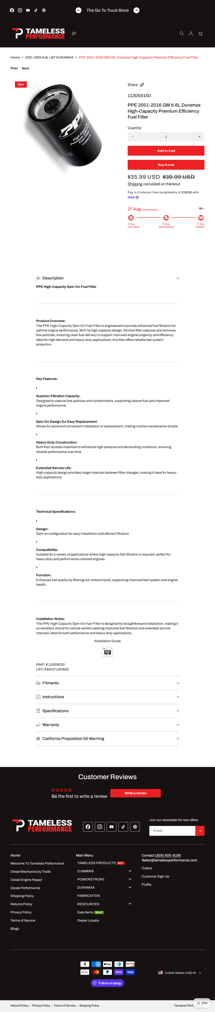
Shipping (135, 184)
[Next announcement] (136, 10)
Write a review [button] (136, 793)
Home (15, 57)
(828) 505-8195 (168, 855)
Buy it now (166, 165)
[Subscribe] (200, 831)
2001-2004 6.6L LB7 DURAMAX (49, 57)
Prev (14, 68)
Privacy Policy (41, 1005)
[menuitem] (106, 863)
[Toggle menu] (130, 871)
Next (25, 68)
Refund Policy (19, 1005)
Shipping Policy (89, 1005)
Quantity (134, 128)
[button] (74, 33)
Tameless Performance (189, 1005)
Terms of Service (65, 1005)
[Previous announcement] (78, 10)
